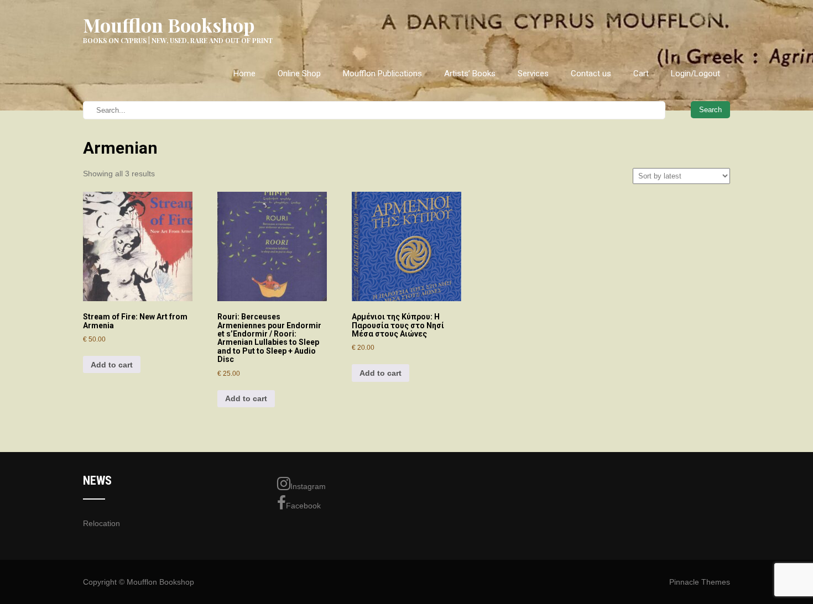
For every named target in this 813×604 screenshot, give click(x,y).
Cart (641, 73)
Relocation (101, 523)
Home (244, 73)
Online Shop (299, 73)
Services (533, 73)
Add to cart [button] (112, 364)
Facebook (303, 505)
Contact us (591, 73)
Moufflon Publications (382, 73)
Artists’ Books (470, 73)
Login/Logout (695, 73)
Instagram (308, 486)
